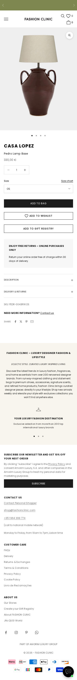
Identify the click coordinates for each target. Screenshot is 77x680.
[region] (38, 418)
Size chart (67, 181)
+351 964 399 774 (14, 518)
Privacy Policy (56, 464)
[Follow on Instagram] (16, 632)
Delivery (8, 556)
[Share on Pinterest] (26, 321)
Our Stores (10, 602)
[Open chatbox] (68, 671)
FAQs (7, 550)
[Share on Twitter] (21, 321)
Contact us (47, 313)
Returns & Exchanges (17, 562)
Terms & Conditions (16, 568)
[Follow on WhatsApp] (37, 632)
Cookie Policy (12, 579)
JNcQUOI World (13, 620)
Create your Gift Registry (19, 608)
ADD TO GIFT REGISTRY (38, 228)
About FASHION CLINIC (17, 614)
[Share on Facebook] (15, 321)
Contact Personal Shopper (20, 503)
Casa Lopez (19, 146)
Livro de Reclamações (18, 585)
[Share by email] (32, 321)
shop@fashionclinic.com (19, 510)
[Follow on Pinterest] (26, 632)
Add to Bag (38, 203)
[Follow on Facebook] (6, 632)
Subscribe (38, 483)
